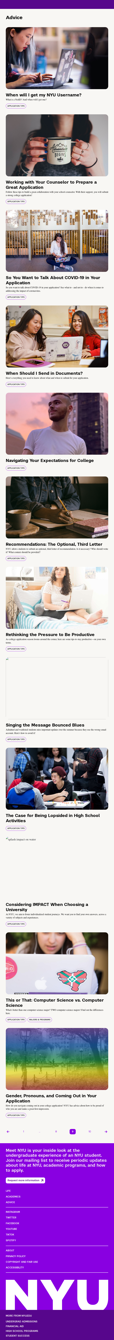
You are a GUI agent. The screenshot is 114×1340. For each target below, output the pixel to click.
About (10, 1250)
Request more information (23, 1180)
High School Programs (22, 1331)
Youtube (11, 1229)
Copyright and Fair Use (22, 1261)
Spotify (11, 1240)
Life (8, 1190)
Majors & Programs (39, 1019)
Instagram (13, 1212)
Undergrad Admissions (21, 1321)
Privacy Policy (16, 1256)
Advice (10, 1202)
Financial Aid (15, 1326)
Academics (13, 1196)
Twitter (11, 1217)
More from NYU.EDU (19, 1315)
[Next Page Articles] (106, 1131)
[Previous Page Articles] (8, 1131)
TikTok (10, 1234)
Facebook (12, 1223)
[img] (57, 58)
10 (90, 1131)
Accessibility (15, 1267)
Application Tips (15, 106)
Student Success (18, 1336)
